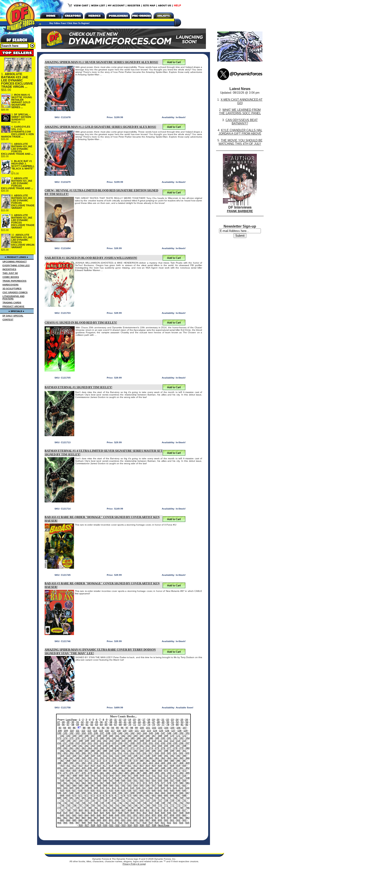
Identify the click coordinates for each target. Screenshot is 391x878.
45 (144, 722)
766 (136, 805)
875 (145, 817)
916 (132, 822)
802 (93, 810)
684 (160, 795)
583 (68, 785)
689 (59, 798)
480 (96, 773)
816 (178, 810)
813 (160, 810)
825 (102, 812)
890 (105, 820)
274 (151, 748)
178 (90, 738)
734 (71, 803)
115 (101, 730)
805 (111, 810)
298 (166, 750)
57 (68, 724)
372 (93, 760)
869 (108, 817)
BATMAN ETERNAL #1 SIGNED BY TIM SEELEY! (78, 387)
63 (96, 724)
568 (108, 783)
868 (102, 817)
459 (99, 770)
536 (175, 778)
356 (126, 758)
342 (172, 755)
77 (163, 724)
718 (105, 800)
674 (99, 795)
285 (87, 750)
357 (133, 758)
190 (163, 738)
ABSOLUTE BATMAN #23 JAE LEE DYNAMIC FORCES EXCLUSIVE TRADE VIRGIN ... (17, 80)
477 (78, 773)
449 (169, 768)
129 (186, 730)
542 (81, 780)
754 (62, 805)
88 (84, 727)
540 (68, 780)
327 (81, 755)
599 (166, 785)
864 (78, 817)
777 (71, 808)
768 (148, 805)
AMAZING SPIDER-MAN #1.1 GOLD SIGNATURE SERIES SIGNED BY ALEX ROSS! (100, 126)
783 (108, 808)
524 (102, 778)
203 (111, 740)
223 (102, 743)
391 (78, 763)
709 (181, 798)
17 (144, 719)
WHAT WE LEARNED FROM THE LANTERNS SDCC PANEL (240, 111)
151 (188, 733)
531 (145, 778)
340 (160, 755)
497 (69, 775)
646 (59, 793)
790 (151, 808)
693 (84, 798)
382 (154, 760)
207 (136, 740)
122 (143, 730)
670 (74, 795)
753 (188, 803)
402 (145, 763)
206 (130, 740)
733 (65, 803)
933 (124, 825)
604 (65, 788)
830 (133, 812)
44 (139, 722)
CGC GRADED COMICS (15, 292)
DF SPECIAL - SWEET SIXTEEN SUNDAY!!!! (21, 117)
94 (112, 727)
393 (90, 763)
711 (62, 800)
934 (130, 825)
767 (142, 805)
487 (139, 773)
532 (151, 778)
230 (145, 743)
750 (169, 803)
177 (84, 738)
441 (120, 768)
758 (87, 805)
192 (175, 738)
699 (120, 798)
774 (184, 805)
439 (108, 768)
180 (102, 738)
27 (58, 722)
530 (139, 778)
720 (117, 800)
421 (129, 765)
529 (133, 778)
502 (99, 775)
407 (175, 763)
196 (69, 740)
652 (96, 793)
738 (96, 803)
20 (158, 719)
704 (151, 798)
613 (120, 788)
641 (160, 790)
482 (108, 773)
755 (68, 805)
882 (188, 817)
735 (78, 803)
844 (87, 815)
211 (160, 740)
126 (167, 730)
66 (111, 724)
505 (117, 775)
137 (102, 733)
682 (148, 795)
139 (114, 733)
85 (69, 727)
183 (120, 738)
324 (62, 755)
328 (87, 755)
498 (75, 775)
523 (96, 778)
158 (99, 735)
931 (111, 825)
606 (78, 788)
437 (96, 768)
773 (178, 805)
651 (90, 793)
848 (111, 815)
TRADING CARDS (11, 302)
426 (160, 765)
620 (163, 788)
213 (172, 740)
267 (108, 748)
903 (184, 820)
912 (108, 822)
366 (188, 758)
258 (184, 745)
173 (59, 738)
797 (62, 810)
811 (148, 810)
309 (102, 753)
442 (126, 768)
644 (178, 790)
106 (178, 727)
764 (123, 805)
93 (108, 727)
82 (187, 724)
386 (178, 760)
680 (136, 795)
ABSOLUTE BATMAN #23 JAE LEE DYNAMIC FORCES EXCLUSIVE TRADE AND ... (17, 149)
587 (93, 785)
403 (151, 763)
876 (151, 817)
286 (93, 750)
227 (126, 743)
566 (96, 783)
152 (62, 735)
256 (172, 745)
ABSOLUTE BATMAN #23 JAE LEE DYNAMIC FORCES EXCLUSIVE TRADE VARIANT (22, 201)
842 (74, 815)
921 (163, 822)
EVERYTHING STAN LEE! (16, 265)
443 (133, 768)
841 (68, 815)
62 (92, 724)
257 (178, 745)
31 (77, 722)
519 (71, 778)
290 (117, 750)
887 (87, 820)
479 (90, 773)
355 (120, 758)
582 (62, 785)
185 (133, 738)
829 (126, 812)
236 (181, 743)
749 (163, 803)
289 (111, 750)
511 (154, 775)
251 (142, 745)
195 (62, 740)
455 (74, 770)
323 (187, 753)
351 (96, 758)
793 (169, 808)
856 (160, 815)
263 (84, 748)
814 (166, 810)
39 (115, 722)
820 (71, 812)
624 (187, 788)
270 (126, 748)
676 (111, 795)
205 (124, 740)
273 (145, 748)
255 (166, 745)
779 (84, 808)
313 (126, 753)
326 (74, 755)
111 (77, 730)
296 (154, 750)
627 (74, 790)
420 (123, 765)
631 (99, 790)
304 (71, 753)
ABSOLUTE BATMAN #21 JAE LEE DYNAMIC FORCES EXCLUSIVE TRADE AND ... (17, 183)
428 (172, 765)
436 (90, 768)
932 (117, 825)
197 (75, 740)
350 (90, 758)
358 (139, 758)
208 (142, 740)
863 (71, 817)
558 (178, 780)
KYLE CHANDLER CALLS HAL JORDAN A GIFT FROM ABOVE (240, 131)
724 (142, 800)
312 (120, 753)
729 (172, 800)
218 (71, 743)
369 (74, 760)
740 (108, 803)
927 (87, 825)
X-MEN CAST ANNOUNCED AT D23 (241, 101)
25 (182, 719)
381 (148, 760)
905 (65, 822)
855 (154, 815)
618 (151, 788)
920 (157, 822)
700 (126, 798)
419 (117, 765)
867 (96, 817)
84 (64, 727)
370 (81, 760)
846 (99, 815)
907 (78, 822)
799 (75, 810)
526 (114, 778)
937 (148, 825)
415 (93, 765)
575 (151, 783)
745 (139, 803)
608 (90, 788)
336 (136, 755)
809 (136, 810)
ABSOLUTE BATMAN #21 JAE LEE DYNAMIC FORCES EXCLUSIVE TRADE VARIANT (22, 221)
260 (65, 748)
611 (108, 788)
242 (87, 745)
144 (145, 733)
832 (145, 812)
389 (65, 763)
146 (157, 733)
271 (133, 748)
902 (178, 820)
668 (62, 795)
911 (102, 822)
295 (148, 750)
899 (160, 820)
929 (99, 825)
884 (68, 820)
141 (126, 733)
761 (105, 805)
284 (81, 750)
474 (59, 773)
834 (157, 812)
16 (139, 719)
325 (68, 755)
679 (129, 795)
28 (63, 722)
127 (173, 730)
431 (59, 768)
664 (169, 793)
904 (59, 822)
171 (178, 735)
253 (154, 745)
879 (169, 817)
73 (144, 724)
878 (163, 817)
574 (145, 783)
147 (163, 733)
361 (157, 758)
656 (120, 793)
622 (175, 788)
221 (90, 743)
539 (62, 780)
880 (175, 817)
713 (74, 800)
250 (136, 745)
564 (84, 783)
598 (160, 785)
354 (114, 758)
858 (172, 815)
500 (87, 775)
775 (59, 808)
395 (102, 763)
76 (158, 724)
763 (117, 805)
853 (142, 815)
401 (139, 763)
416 (99, 765)
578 (169, 783)
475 (65, 773)
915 (126, 822)
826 (108, 812)
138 (108, 733)
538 (188, 778)
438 (102, 768)
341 (166, 755)
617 (145, 788)
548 (117, 780)
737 (90, 803)
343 (178, 755)
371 (87, 760)
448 (163, 768)
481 (102, 773)
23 (172, 719)
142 (133, 733)
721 (123, 800)
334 (123, 755)
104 (166, 727)
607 (84, 788)
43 (134, 722)
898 (154, 820)
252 (148, 745)
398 (120, 763)
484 (120, 773)
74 (149, 724)
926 (81, 825)
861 (59, 817)
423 (142, 765)
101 (148, 727)
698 (114, 798)
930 (105, 825)
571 (126, 783)
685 (166, 795)
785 (120, 808)
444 (139, 768)
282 (68, 750)
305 (78, 753)
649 (78, 793)
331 (105, 755)
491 (163, 773)
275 (157, 748)
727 (160, 800)
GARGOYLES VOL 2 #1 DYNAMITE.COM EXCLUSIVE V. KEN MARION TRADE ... (17, 131)
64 (101, 724)
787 (133, 808)
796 (188, 808)
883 (62, 820)
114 (95, 730)
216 (59, 743)
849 (117, 815)
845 (93, 815)
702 (139, 798)
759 (93, 805)
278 (175, 748)
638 (142, 790)
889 (99, 820)
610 (102, 788)
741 (114, 803)
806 (117, 810)
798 (69, 810)
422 (136, 765)
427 (166, 765)
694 (90, 798)
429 (178, 765)
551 (136, 780)
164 (136, 735)
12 (120, 719)
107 (185, 727)
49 (163, 722)
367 (62, 760)
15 (134, 719)
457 (87, 770)
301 (184, 750)
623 (181, 788)
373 (99, 760)
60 (82, 724)
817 (184, 810)
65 (106, 724)
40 (120, 722)
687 (178, 795)
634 (117, 790)
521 (84, 778)
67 (115, 724)
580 (181, 783)
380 (142, 760)
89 (89, 727)
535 (169, 778)
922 (169, 822)
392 (84, 763)
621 (169, 788)
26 (186, 719)
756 (74, 805)
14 (129, 719)
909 (90, 822)
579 (175, 783)
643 (172, 790)
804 (105, 810)
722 (129, 800)
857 (166, 815)
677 (117, 795)
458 (93, 770)
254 (160, 745)
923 (175, 822)
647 (65, 793)
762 (111, 805)
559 (184, 780)
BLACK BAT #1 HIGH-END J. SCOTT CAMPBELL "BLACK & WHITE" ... (22, 166)
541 (74, 780)
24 (177, 719)
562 (71, 783)
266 (102, 748)
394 (96, 763)
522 (90, 778)
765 (129, 805)
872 (126, 817)
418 (111, 765)
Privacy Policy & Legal (134, 864)
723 (136, 800)
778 (78, 808)
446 (151, 768)
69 (125, 724)
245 (105, 745)
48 (158, 722)
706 (163, 798)
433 (71, 768)
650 (84, 793)
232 (157, 743)
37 (106, 722)
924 (181, 822)
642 (166, 790)
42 (130, 722)
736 (84, 803)
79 (172, 724)
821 (78, 812)
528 (126, 778)
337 (142, 755)
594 (136, 785)
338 (148, 755)
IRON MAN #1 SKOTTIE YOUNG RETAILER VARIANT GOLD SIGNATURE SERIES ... (21, 101)
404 (157, 763)
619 (157, 788)
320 (169, 753)
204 (117, 740)
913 (114, 822)
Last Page (71, 719)
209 (148, 740)
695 (96, 798)
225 (114, 743)
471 (172, 770)
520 (78, 778)
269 (120, 748)
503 (105, 775)
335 (129, 755)
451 (181, 768)
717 (99, 800)
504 (111, 775)
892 (117, 820)
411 (68, 765)
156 (87, 735)
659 (139, 793)
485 (126, 773)
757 (81, 805)
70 (130, 724)
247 (117, 745)
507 (130, 775)
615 (132, 788)
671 (81, 795)
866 (90, 817)
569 (114, 783)
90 (93, 727)
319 (163, 753)
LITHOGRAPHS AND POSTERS (13, 297)
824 (96, 812)
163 (129, 735)
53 (182, 722)
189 (157, 738)
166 (148, 735)
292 (129, 750)
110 (72, 730)
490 (157, 773)
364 (175, 758)
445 (145, 768)
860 (184, 815)
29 (68, 722)
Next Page (163, 825)
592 (123, 785)
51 (172, 722)
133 (78, 733)
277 (169, 748)
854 (148, 815)
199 (87, 740)
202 (105, 740)
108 (60, 730)
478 (84, 773)
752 (181, 803)
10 (111, 719)
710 (188, 798)
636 (129, 790)
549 (123, 780)
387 (184, 760)
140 (120, 733)
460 (105, 770)
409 (188, 763)
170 (172, 735)
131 (65, 733)
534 (163, 778)
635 (123, 790)
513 (166, 775)
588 (99, 785)
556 (166, 780)
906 (71, 822)
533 (157, 778)
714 (81, 800)
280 (188, 748)
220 (84, 743)
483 (114, 773)
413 (81, 765)
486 (133, 773)
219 (78, 743)
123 (149, 730)
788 (139, 808)
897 (148, 820)
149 (175, 733)
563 (78, 783)
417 (105, 765)
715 (87, 800)
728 (166, 800)
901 (172, 820)
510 (148, 775)
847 (105, 815)
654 (108, 793)
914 (120, 822)
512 (160, 775)
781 (96, 808)
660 (145, 793)
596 (148, 785)
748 (157, 803)
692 (78, 798)
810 (142, 810)
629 (87, 790)
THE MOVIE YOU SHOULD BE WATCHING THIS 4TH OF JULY (240, 142)
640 (154, 790)
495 (188, 773)
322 (181, 753)
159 (105, 735)
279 (181, 748)
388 (59, 763)
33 (87, 722)
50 (168, 722)
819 (65, 812)
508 (136, 775)
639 (148, 790)
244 (99, 745)
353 (108, 758)
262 (78, 748)
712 (68, 800)
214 (178, 740)
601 (178, 785)
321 (175, 753)
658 (133, 793)
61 (87, 724)
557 (172, 780)
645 (184, 790)
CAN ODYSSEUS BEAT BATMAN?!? (242, 121)
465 (136, 770)
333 (117, 755)
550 (129, 780)
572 (133, 783)
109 (66, 730)
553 (148, 780)
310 (108, 753)
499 (81, 775)
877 (157, 817)
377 (123, 760)
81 (182, 724)
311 (114, 753)
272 (139, 748)
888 (93, 820)
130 (59, 733)
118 (119, 730)
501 (93, 775)
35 (96, 722)
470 (166, 770)
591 (117, 785)
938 (154, 825)
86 (74, 727)
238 (62, 745)
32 (82, 722)
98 (131, 727)
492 (169, 773)
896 (142, 820)
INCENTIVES (9, 269)
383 (160, 760)
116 (107, 730)
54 (187, 722)
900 (166, 820)
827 (114, 812)
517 (59, 778)
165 (142, 735)
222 (96, 743)
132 (71, 733)
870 (114, 817)
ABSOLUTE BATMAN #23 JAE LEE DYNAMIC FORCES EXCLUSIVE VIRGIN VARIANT (22, 241)
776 (65, 808)
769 (154, 805)
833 (151, 812)
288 (105, 750)
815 (172, 810)
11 (115, 719)
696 (102, 798)
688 (184, 795)
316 (145, 753)
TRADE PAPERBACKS (14, 281)
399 (126, 763)
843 (81, 815)
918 (145, 822)
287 (99, 750)
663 (163, 793)
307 (90, 753)
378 (129, 760)
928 (93, 825)
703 (145, 798)
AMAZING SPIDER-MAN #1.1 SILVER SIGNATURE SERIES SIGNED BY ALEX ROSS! (101, 62)
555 (160, 780)
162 (123, 735)
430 (184, 765)
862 (65, 817)
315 (138, 753)
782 (102, 808)
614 (126, 788)
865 (84, 817)
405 (163, 763)
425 (154, 765)
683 (154, 795)
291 (123, 750)
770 (160, 805)
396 (108, 763)
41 (125, 722)
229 (139, 743)
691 (71, 798)
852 (136, 815)
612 (114, 788)
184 (126, 738)
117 (113, 730)
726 (154, 800)
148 (169, 733)
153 (68, 735)
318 (157, 753)
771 (166, 805)
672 (87, 795)
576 (157, 783)
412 (74, 765)
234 (169, 743)
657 (126, 793)
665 (175, 793)
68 (120, 724)
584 (74, 785)
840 (62, 815)
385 (172, 760)
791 (157, 808)
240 (74, 745)
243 (93, 745)
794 (175, 808)
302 (59, 753)
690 (65, 798)
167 (154, 735)
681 (142, 795)
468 (154, 770)
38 (111, 722)
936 (142, 825)
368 (68, 760)
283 (74, 750)
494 (181, 773)
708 (175, 798)
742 (120, 803)
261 (71, 748)
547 (111, 780)
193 (181, 738)
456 (81, 770)
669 (68, 795)
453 (62, 770)
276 (163, 748)
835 (163, 812)
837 (175, 812)
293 (136, 750)
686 (172, 795)
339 (154, 755)
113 (89, 730)
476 (71, 773)
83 (60, 727)
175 (71, 738)
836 (169, 812)
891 (111, 820)
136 (96, 733)
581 (188, 783)
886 (81, 820)
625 (62, 790)
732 (59, 803)
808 (130, 810)
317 (151, 753)
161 (117, 735)
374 (105, 760)
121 (137, 730)
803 (99, 810)
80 (177, 724)
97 (127, 727)
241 (81, 745)
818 (59, 812)
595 (142, 785)
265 (96, 748)
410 (62, 765)
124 (155, 730)
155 (81, 735)
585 (81, 785)
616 (138, 788)
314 (132, 753)
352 (102, 758)
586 (87, 785)
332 (111, 755)
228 (133, 743)
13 (125, 719)
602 (184, 785)
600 (172, 785)
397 (114, 763)
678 (123, 795)
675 (105, 795)
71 (134, 724)
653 (102, 793)
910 (96, 822)
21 (163, 719)
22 (167, 719)
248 (123, 745)
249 (129, 745)
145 (151, 733)
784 (114, 808)
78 (168, 724)
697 (108, 798)
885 (74, 820)
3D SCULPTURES (11, 288)
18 (148, 719)
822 (84, 812)
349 (84, 758)
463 (123, 770)
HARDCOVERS (10, 284)
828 (120, 812)
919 (151, 822)
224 (108, 743)
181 (108, 738)
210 (154, 740)
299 (172, 750)
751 (175, 803)
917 (138, 822)
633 (111, 790)
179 (96, 738)
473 (184, 770)
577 (163, 783)
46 (149, 722)
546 (105, 780)
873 (133, 817)
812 (154, 810)
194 (188, 738)
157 (93, 735)
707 (169, 798)
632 (105, 790)
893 (123, 820)
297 (160, 750)
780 (90, 808)
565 (90, 783)
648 (71, 793)
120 (131, 730)
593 (129, 785)
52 (177, 722)
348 (78, 758)
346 (65, 758)
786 (126, 808)
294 (142, 750)
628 (81, 790)
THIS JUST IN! (10, 273)
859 (178, 815)
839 (188, 812)
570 (120, 783)
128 (179, 730)
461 (111, 770)
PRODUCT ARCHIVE (13, 306)
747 (151, 803)
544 (93, 780)
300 (178, 750)
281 (62, 750)
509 (142, 775)
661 (151, 793)
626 (68, 790)
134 (84, 733)
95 (117, 727)
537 (181, 778)
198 (81, 740)
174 (65, 738)
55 (58, 724)
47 (153, 722)
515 (178, 775)
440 (114, 768)
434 (78, 768)
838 (181, 812)
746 (145, 803)
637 (136, 790)
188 (151, 738)
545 (99, 780)
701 (133, 798)
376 (117, 760)
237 (188, 743)
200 (93, 740)
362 (163, 758)
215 (184, 740)
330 (99, 755)
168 (160, 735)
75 (153, 724)
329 (93, 755)
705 (157, 798)
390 (71, 763)
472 (178, 770)
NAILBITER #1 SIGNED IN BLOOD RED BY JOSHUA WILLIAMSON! (91, 257)
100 (142, 727)
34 (92, 722)
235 (175, 743)
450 (175, 768)
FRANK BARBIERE (240, 211)
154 (74, 735)
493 (175, 773)
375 (111, 760)
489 (151, 773)
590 (111, 785)
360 (151, 758)
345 (59, 758)
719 (111, 800)
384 (166, 760)
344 (184, 755)
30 (73, 722)
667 (188, 793)
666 (181, 793)
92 (103, 727)
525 (108, 778)
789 (145, 808)
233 (163, 743)
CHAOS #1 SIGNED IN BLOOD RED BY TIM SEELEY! (81, 322)
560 (59, 783)
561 (65, 783)
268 (114, 748)
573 (139, 783)
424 (148, 765)
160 (111, 735)
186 (139, 738)
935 (136, 825)
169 (166, 735)
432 (65, 768)
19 (153, 719)
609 (96, 788)
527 (120, 778)
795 (181, 808)
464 (129, 770)
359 (145, 758)
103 (160, 727)
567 (102, 783)
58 (73, 724)
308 (96, 753)
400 (133, 763)
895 (136, 820)
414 (87, 765)
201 (99, 740)
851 (129, 815)
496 (62, 775)
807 (124, 810)
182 (114, 738)
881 (181, 817)
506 (124, 775)
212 (166, 740)
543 (87, 780)
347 (71, 758)
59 (77, 724)
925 (187, 822)
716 (93, 800)
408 (181, 763)
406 (169, 763)
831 (139, 812)
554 (154, 780)
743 (126, 803)
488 (145, 773)
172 (184, 735)
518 (65, 778)
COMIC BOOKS (10, 277)
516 (184, 775)
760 (99, 805)
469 (160, 770)
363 (169, 758)
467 (148, 770)
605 (71, 788)
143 (139, 733)
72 (139, 724)
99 (136, 727)
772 (172, 805)
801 (87, 810)
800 (81, 810)
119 (124, 730)
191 (169, 738)
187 (145, 738)
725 (148, 800)
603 (59, 788)
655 (114, 793)
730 (178, 800)
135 (90, 733)
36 (101, 722)
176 (78, 738)
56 (63, 724)
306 (84, 753)
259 (59, 748)
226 (120, 743)
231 (151, 743)
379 (136, 760)
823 (90, 812)
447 (157, 768)
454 (68, 770)
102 (154, 727)
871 (120, 817)
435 (84, 768)
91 (98, 727)
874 (139, 817)
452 (188, 768)
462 (117, 770)
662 (157, 793)
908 (84, 822)
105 (172, 727)
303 (65, 753)
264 (90, 748)
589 (105, 785)
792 (163, 808)
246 (111, 745)
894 (129, 820)
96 (122, 727)
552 (142, 780)
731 (184, 800)
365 (181, 758)
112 (83, 730)
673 (93, 795)
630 (93, 790)
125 (161, 730)
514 (172, 775)
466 (142, 770)
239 (68, 745)
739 (102, 803)
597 (154, 785)
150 (181, 733)
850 (123, 815)
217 (65, 743)
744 (133, 803)
